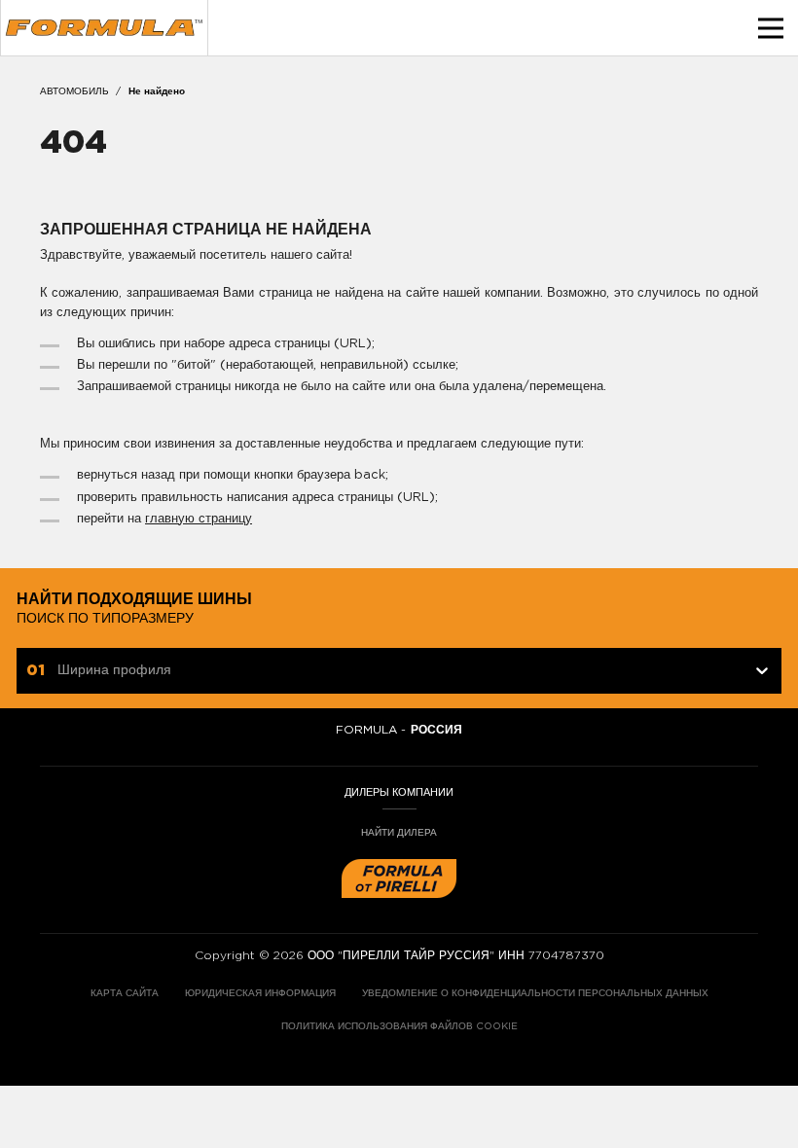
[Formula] (104, 27)
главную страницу (198, 519)
